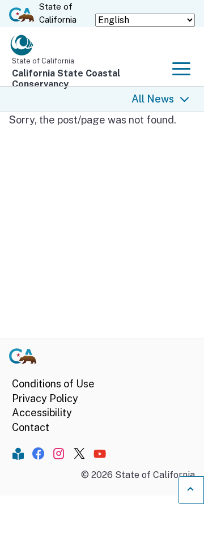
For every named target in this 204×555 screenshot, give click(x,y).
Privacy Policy (45, 398)
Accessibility (42, 413)
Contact (30, 427)
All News (152, 99)
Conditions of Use (53, 384)
